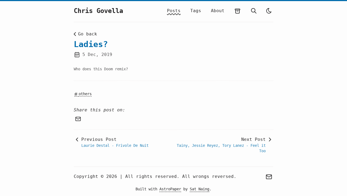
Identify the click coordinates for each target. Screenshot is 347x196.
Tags (195, 10)
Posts (174, 10)
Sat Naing (199, 189)
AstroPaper (170, 189)
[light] (269, 10)
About (217, 10)
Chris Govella (98, 11)
